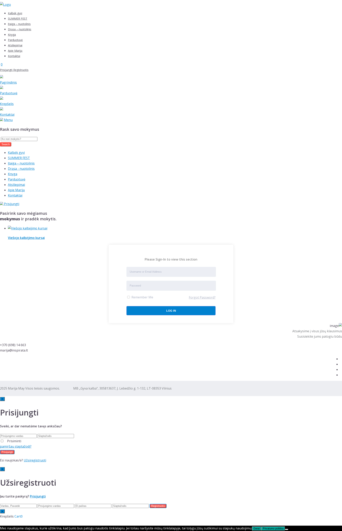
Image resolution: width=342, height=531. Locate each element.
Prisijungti (6, 70)
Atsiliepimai (15, 45)
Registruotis (20, 70)
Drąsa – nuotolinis (19, 29)
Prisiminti (14, 441)
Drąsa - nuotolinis (21, 168)
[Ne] (286, 529)
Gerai (257, 528)
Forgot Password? (202, 297)
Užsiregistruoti (35, 460)
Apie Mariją (15, 51)
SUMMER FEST (17, 18)
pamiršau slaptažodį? (15, 446)
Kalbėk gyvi (15, 13)
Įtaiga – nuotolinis (19, 24)
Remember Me (142, 297)
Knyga (12, 34)
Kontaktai (14, 56)
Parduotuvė (15, 40)
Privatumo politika (273, 528)
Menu (8, 120)
